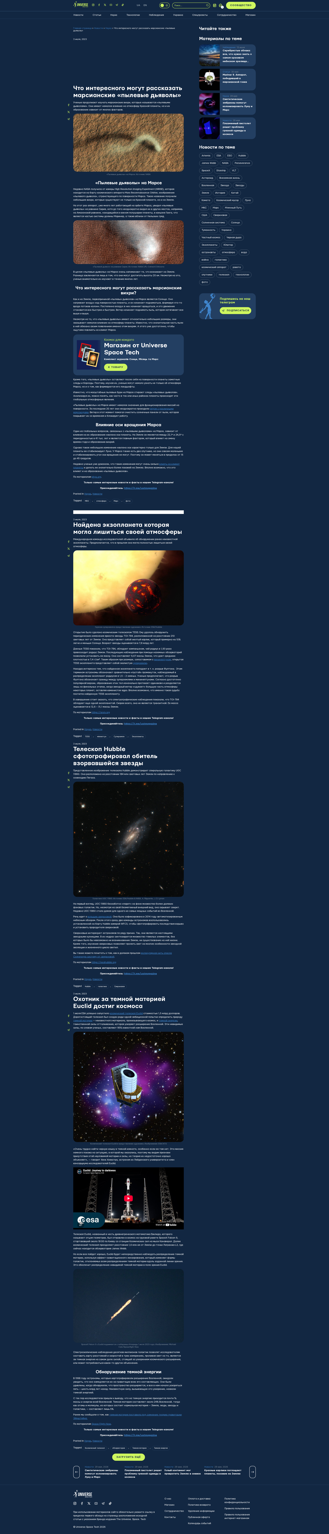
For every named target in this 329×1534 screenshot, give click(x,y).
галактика (102, 986)
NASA (225, 163)
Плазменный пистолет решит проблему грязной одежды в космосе (237, 128)
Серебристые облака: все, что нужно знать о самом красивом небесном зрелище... (237, 56)
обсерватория (118, 1448)
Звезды (239, 185)
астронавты (209, 252)
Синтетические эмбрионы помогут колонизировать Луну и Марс (237, 104)
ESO (229, 155)
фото (128, 501)
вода (244, 252)
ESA (219, 155)
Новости (78, 15)
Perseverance (242, 163)
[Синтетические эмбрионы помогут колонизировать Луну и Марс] (209, 104)
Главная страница (82, 28)
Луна (248, 200)
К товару (115, 367)
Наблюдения (156, 15)
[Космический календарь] (215, 5)
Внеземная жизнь (229, 178)
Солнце (235, 222)
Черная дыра (234, 237)
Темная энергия (161, 1448)
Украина (178, 15)
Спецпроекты (200, 15)
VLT (234, 170)
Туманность (208, 230)
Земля (205, 193)
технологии (242, 275)
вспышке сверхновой (100, 916)
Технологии (133, 15)
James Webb (209, 163)
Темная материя (139, 1448)
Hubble (88, 986)
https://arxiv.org (101, 712)
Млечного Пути (136, 1485)
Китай (234, 193)
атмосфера (101, 501)
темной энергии (168, 1020)
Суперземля (119, 737)
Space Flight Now (101, 1424)
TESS (87, 737)
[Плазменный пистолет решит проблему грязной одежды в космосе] (209, 128)
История (220, 193)
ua (138, 5)
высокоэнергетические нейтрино (150, 1502)
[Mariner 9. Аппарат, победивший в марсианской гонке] (209, 80)
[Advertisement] (128, 65)
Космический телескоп (95, 1448)
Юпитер (228, 245)
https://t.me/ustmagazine (140, 724)
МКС (204, 208)
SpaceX (206, 170)
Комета (206, 200)
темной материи (82, 1020)
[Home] (80, 5)
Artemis (206, 155)
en (145, 5)
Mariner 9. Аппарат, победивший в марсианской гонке (235, 78)
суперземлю (140, 663)
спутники (207, 275)
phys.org (96, 477)
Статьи (97, 15)
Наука (113, 15)
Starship (221, 170)
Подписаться (238, 310)
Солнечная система (213, 222)
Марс (116, 501)
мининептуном (162, 659)
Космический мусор (227, 200)
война (205, 260)
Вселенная (208, 185)
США (204, 215)
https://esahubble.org (104, 962)
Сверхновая (119, 986)
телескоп (224, 275)
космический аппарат (214, 267)
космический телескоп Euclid (126, 1013)
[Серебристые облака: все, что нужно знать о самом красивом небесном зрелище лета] (209, 55)
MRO (87, 501)
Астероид (207, 178)
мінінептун (101, 737)
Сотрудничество (226, 15)
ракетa (237, 267)
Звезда (224, 185)
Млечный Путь (233, 208)
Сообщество (241, 5)
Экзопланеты (138, 737)
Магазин (250, 15)
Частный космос (211, 237)
